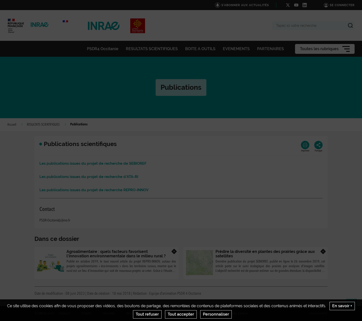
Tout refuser (147, 314)
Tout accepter (181, 314)
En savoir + (342, 306)
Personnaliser (216, 314)
